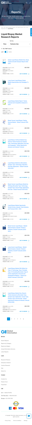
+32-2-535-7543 (9, 398)
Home (2, 27)
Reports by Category (6, 343)
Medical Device (20, 27)
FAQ (2, 368)
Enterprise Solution (6, 362)
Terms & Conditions (17, 420)
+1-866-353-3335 (12, 395)
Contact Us (4, 379)
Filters (4, 44)
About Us (3, 371)
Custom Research (5, 365)
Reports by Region (5, 346)
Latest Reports (4, 351)
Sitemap (25, 420)
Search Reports (5, 340)
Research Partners (5, 359)
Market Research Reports (10, 27)
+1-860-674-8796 (7, 392)
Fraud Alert (4, 384)
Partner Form (4, 382)
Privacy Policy (8, 420)
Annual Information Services (8, 349)
